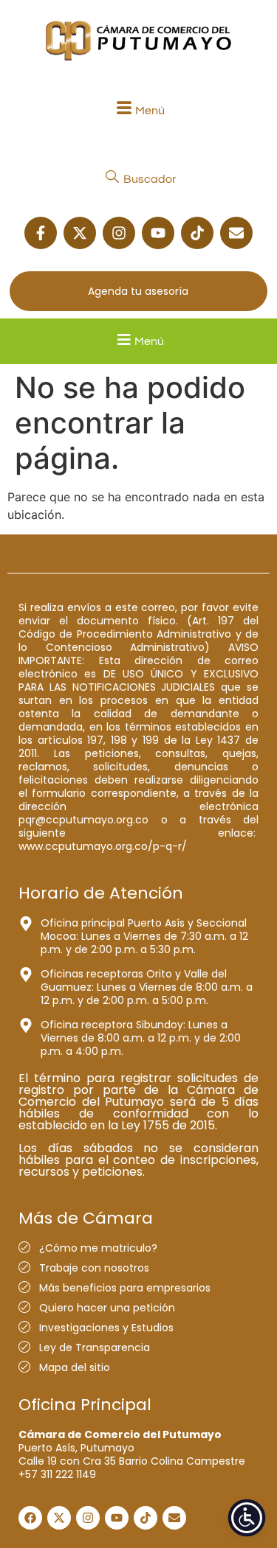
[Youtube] (158, 233)
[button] (138, 110)
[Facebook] (30, 1518)
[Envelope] (236, 233)
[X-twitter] (80, 233)
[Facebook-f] (40, 233)
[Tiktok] (197, 233)
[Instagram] (119, 233)
